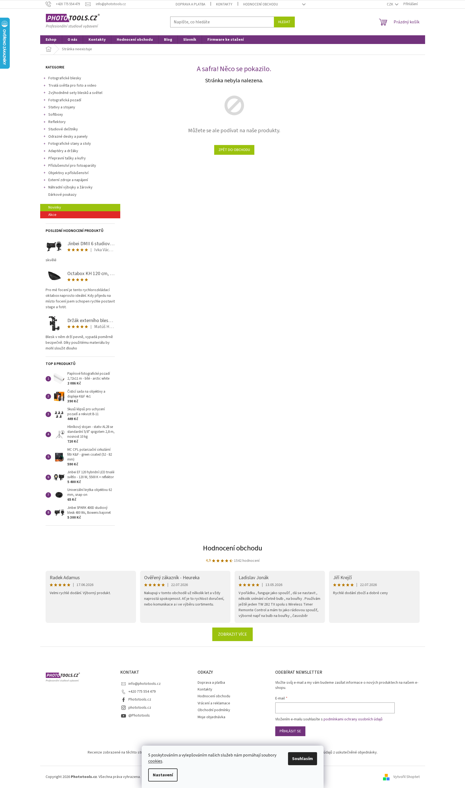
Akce (52, 215)
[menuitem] (51, 39)
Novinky (54, 207)
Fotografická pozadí (64, 100)
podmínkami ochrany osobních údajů (353, 719)
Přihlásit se (290, 731)
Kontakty (224, 4)
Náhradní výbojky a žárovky (70, 187)
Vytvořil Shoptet (406, 777)
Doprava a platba (190, 4)
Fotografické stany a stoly (69, 143)
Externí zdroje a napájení (68, 180)
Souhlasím (302, 759)
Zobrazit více (232, 634)
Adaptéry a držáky (63, 151)
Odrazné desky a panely (68, 136)
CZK (390, 4)
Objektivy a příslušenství (68, 173)
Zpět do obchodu (234, 150)
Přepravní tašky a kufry (67, 158)
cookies (155, 761)
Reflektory (57, 122)
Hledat (284, 22)
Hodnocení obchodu (260, 4)
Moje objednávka (211, 717)
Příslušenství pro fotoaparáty (72, 165)
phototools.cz (139, 707)
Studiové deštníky (63, 129)
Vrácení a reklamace (214, 703)
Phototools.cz (139, 699)
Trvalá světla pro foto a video (72, 85)
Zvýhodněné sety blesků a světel (75, 93)
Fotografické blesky (64, 78)
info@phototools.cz (144, 683)
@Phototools (139, 715)
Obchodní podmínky (214, 710)
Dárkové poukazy (62, 194)
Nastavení (163, 775)
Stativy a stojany (61, 107)
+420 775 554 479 (142, 691)
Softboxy (55, 114)
